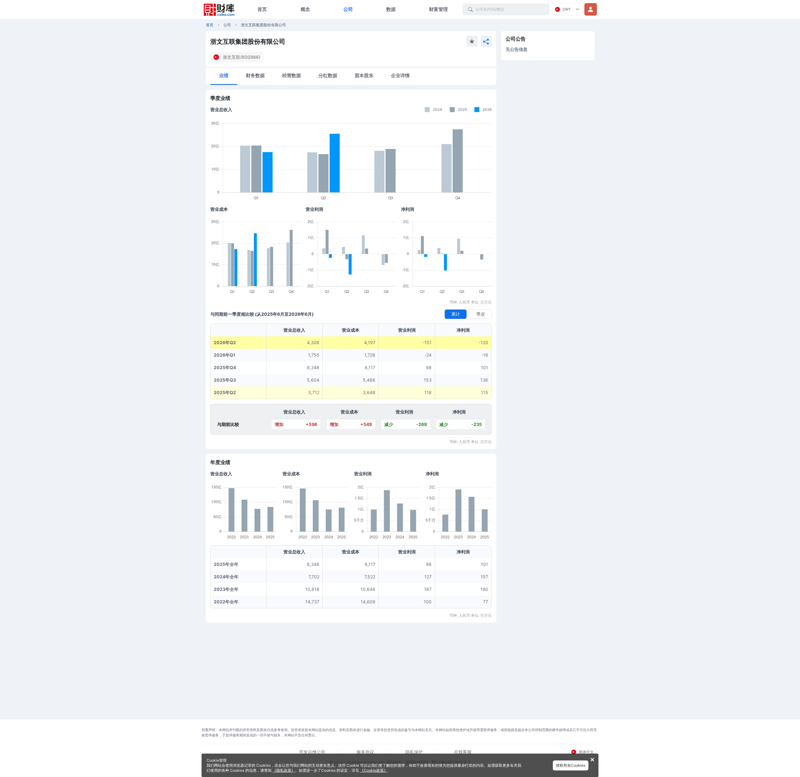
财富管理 (438, 9)
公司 (348, 9)
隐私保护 (414, 752)
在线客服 (463, 752)
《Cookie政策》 (374, 770)
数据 (391, 9)
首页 (262, 9)
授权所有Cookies (570, 765)
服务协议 (365, 752)
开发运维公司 (312, 752)
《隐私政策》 (283, 770)
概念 (305, 9)
